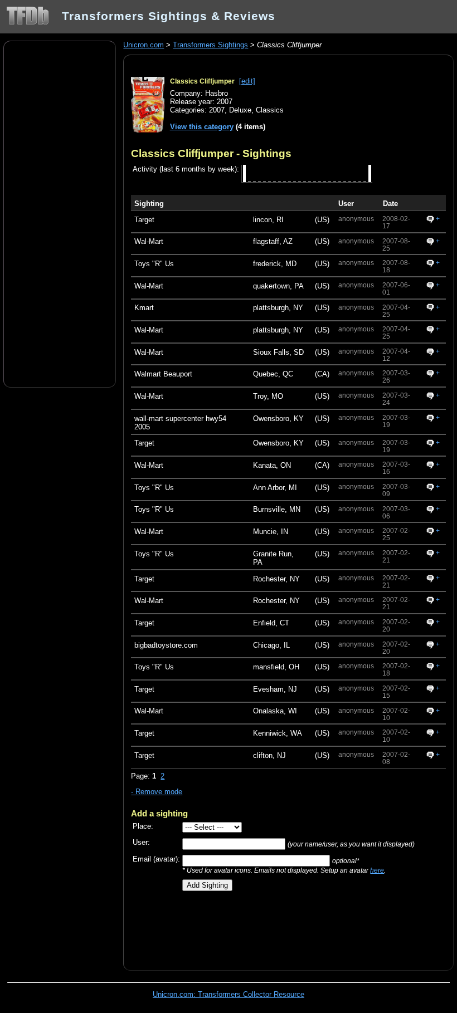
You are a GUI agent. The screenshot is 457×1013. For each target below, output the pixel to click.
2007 (217, 110)
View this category (202, 127)
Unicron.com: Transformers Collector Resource (228, 994)
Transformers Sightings (210, 45)
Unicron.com (143, 45)
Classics (270, 110)
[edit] (247, 81)
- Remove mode (156, 791)
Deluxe (240, 110)
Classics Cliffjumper (202, 81)
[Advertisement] (59, 213)
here (377, 870)
